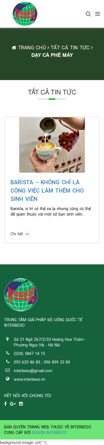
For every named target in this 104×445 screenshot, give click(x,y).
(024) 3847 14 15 (29, 353)
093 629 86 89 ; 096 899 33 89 (42, 362)
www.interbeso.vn (29, 379)
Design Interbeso (49, 432)
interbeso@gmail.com (33, 371)
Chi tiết (17, 234)
